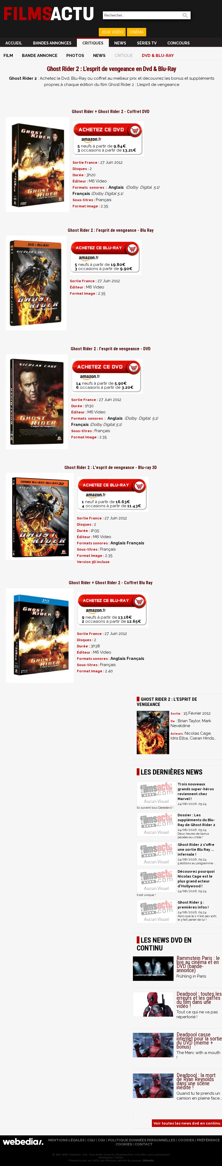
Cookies (186, 1140)
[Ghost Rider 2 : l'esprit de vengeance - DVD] (36, 402)
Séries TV (146, 43)
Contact (144, 1144)
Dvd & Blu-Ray (158, 55)
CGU (91, 1140)
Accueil (13, 43)
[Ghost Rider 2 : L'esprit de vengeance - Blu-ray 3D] (39, 516)
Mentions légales (66, 1140)
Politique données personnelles (141, 1140)
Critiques (92, 43)
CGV (101, 1140)
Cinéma (136, 32)
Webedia (147, 1160)
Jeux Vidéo (112, 32)
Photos (75, 55)
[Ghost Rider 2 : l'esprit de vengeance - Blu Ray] (36, 283)
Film (8, 55)
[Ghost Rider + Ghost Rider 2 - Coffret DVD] (37, 165)
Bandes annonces (52, 43)
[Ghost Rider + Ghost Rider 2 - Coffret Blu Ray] (39, 635)
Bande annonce (39, 55)
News (120, 43)
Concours (178, 43)
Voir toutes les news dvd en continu (187, 1123)
